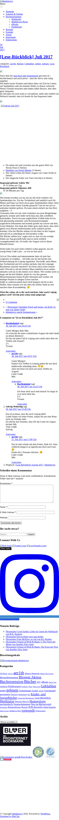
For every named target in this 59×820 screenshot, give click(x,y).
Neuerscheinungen (21, 704)
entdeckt (4, 686)
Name (3, 507)
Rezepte (9, 29)
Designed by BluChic (10, 816)
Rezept (24, 707)
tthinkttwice (17, 814)
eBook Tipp (52, 682)
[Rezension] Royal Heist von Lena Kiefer (24, 636)
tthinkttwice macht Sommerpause (21, 312)
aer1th (13, 64)
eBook (44, 682)
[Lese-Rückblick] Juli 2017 (26, 56)
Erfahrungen (14, 686)
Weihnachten (40, 711)
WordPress (45, 814)
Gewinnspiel (50, 690)
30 (1, 44)
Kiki (28, 694)
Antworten (10, 351)
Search (31, 534)
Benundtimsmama (9, 677)
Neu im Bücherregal (41, 704)
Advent (10, 673)
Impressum (11, 37)
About (8, 34)
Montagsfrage (38, 701)
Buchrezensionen (13, 16)
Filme (30, 686)
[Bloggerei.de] (5, 760)
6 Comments (11, 302)
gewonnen (5, 694)
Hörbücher (16, 19)
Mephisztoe (7, 701)
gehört (38, 64)
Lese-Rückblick (43, 698)
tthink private (4, 711)
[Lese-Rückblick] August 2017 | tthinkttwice (35, 465)
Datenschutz (11, 40)
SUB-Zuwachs (35, 707)
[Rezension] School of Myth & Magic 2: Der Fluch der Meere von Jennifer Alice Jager (30, 643)
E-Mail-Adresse (8, 512)
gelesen (45, 64)
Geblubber (29, 64)
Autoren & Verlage (14, 14)
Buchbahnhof (12, 323)
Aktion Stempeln (32, 673)
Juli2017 (2, 48)
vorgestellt (28, 710)
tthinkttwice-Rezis (19, 22)
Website (3, 517)
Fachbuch (24, 686)
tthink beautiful (49, 707)
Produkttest (3, 707)
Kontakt (9, 32)
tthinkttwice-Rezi (15, 711)
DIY (39, 682)
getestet (41, 691)
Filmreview (36, 686)
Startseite (10, 11)
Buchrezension (11, 681)
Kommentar (6, 483)
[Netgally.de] (38, 757)
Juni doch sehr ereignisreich (25, 76)
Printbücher (16, 27)
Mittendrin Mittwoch (22, 702)
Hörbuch (14, 694)
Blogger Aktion (30, 677)
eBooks (14, 24)
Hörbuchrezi (22, 695)
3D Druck (3, 673)
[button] (1, 6)
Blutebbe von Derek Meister (18, 170)
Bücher (20, 64)
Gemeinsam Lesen (28, 690)
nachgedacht (6, 704)
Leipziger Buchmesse (26, 698)
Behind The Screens (46, 673)
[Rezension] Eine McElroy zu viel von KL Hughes (29, 639)
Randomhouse (14, 707)
